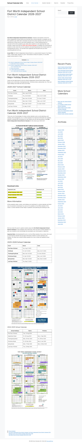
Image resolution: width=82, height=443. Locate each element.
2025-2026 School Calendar (16, 69)
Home (27, 3)
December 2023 (62, 195)
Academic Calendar (46, 3)
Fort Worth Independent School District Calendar (18, 432)
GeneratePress (50, 441)
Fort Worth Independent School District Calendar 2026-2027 (22, 65)
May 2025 (60, 160)
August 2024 (61, 179)
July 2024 (60, 181)
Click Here (39, 197)
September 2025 (62, 152)
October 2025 (61, 150)
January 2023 (61, 218)
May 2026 (60, 136)
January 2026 (61, 144)
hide (27, 59)
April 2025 (60, 162)
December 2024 (62, 170)
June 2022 (60, 224)
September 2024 (62, 177)
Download (39, 192)
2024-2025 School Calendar (19, 71)
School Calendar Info (15, 3)
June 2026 (60, 134)
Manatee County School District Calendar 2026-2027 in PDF (21, 433)
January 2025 (61, 168)
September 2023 (62, 201)
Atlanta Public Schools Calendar (65, 113)
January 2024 (61, 193)
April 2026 (60, 138)
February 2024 (61, 191)
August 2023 (61, 203)
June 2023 (60, 207)
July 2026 (60, 132)
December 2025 (62, 146)
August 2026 (61, 130)
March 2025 (61, 164)
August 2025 (61, 154)
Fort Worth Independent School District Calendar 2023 (40, 432)
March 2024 (61, 189)
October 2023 (61, 199)
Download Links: (16, 66)
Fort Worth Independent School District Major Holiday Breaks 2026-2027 (25, 62)
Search (59, 10)
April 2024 (60, 187)
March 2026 (61, 140)
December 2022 (62, 220)
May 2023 (60, 209)
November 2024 (62, 173)
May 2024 (60, 185)
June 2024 (60, 183)
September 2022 (62, 222)
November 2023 (62, 197)
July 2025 (60, 156)
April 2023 (60, 211)
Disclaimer (63, 3)
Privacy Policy (70, 3)
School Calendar (34, 3)
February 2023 (61, 216)
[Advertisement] (29, 28)
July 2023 (60, 205)
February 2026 (61, 142)
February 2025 (61, 166)
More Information (14, 68)
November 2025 (62, 148)
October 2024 (61, 175)
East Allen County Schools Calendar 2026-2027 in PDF (20, 434)
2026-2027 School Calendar (16, 63)
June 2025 (60, 158)
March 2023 (61, 214)
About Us (56, 3)
